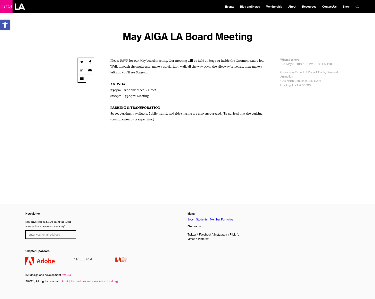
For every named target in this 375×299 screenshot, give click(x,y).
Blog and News (250, 6)
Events (229, 6)
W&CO (66, 275)
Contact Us (329, 6)
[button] (5, 25)
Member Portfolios (221, 219)
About (292, 6)
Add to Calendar (82, 76)
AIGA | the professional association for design (90, 281)
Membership (274, 6)
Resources (309, 6)
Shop (346, 6)
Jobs (191, 219)
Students (201, 219)
